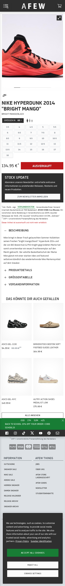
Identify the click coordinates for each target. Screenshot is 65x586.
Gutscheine (9, 464)
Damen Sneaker (11, 490)
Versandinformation (23, 284)
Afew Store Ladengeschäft (43, 476)
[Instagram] (16, 433)
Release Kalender (12, 496)
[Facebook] (7, 433)
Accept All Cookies (32, 552)
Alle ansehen (32, 415)
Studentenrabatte (45, 493)
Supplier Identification (41, 541)
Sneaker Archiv (11, 506)
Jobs (38, 464)
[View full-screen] (59, 17)
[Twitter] (32, 433)
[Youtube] (41, 433)
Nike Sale (8, 474)
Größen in (12, 120)
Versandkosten (26, 207)
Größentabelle (20, 277)
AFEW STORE (33, 5)
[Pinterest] (49, 433)
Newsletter (41, 488)
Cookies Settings (32, 573)
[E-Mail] (58, 433)
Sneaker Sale (10, 469)
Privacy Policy (22, 541)
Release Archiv (11, 501)
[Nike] (5, 95)
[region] (33, 548)
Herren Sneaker (11, 485)
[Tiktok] (24, 433)
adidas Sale (9, 480)
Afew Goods (41, 483)
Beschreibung (18, 230)
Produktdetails (20, 270)
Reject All (33, 565)
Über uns (40, 469)
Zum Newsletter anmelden (32, 196)
